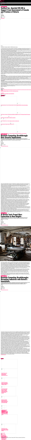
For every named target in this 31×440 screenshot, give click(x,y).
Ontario (19, 89)
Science (24, 89)
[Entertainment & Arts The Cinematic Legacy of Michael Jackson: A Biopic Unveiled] (15, 419)
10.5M (4, 89)
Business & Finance (3, 434)
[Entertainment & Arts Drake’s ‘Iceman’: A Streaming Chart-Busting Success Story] (15, 363)
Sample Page (2, 1)
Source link (2, 88)
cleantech (10, 89)
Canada (8, 89)
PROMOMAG (2, 18)
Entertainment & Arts (3, 435)
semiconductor (27, 89)
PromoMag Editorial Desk (4, 289)
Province (21, 89)
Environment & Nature (3, 436)
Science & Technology (3, 436)
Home (1, 433)
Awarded (6, 89)
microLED (16, 89)
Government (13, 89)
